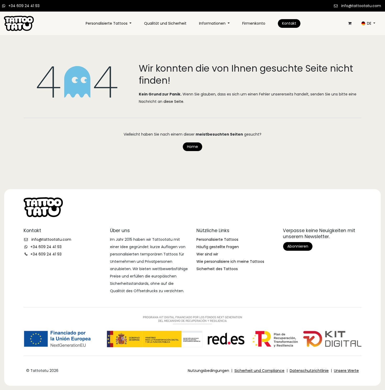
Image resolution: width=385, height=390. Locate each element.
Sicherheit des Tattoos (217, 268)
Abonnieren (297, 246)
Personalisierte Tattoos (217, 239)
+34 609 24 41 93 (24, 5)
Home (192, 146)
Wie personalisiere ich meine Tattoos (230, 261)
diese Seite (173, 101)
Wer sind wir (207, 254)
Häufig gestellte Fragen (217, 246)
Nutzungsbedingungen (208, 370)
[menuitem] (108, 23)
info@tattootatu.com (361, 5)
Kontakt (289, 23)
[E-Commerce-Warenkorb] (350, 23)
